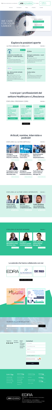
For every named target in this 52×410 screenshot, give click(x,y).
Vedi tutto (42, 46)
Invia (33, 363)
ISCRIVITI (42, 325)
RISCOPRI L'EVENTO (19, 302)
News (26, 7)
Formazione (19, 7)
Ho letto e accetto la (33, 355)
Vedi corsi (26, 123)
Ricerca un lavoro (38, 21)
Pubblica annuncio (43, 3)
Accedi (37, 3)
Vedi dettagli (12, 118)
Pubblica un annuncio (38, 27)
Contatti (41, 7)
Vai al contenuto (15, 176)
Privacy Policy (21, 341)
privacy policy (37, 355)
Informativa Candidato (22, 344)
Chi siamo (34, 7)
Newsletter (16, 342)
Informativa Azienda (22, 347)
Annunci (11, 7)
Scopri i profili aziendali (26, 279)
